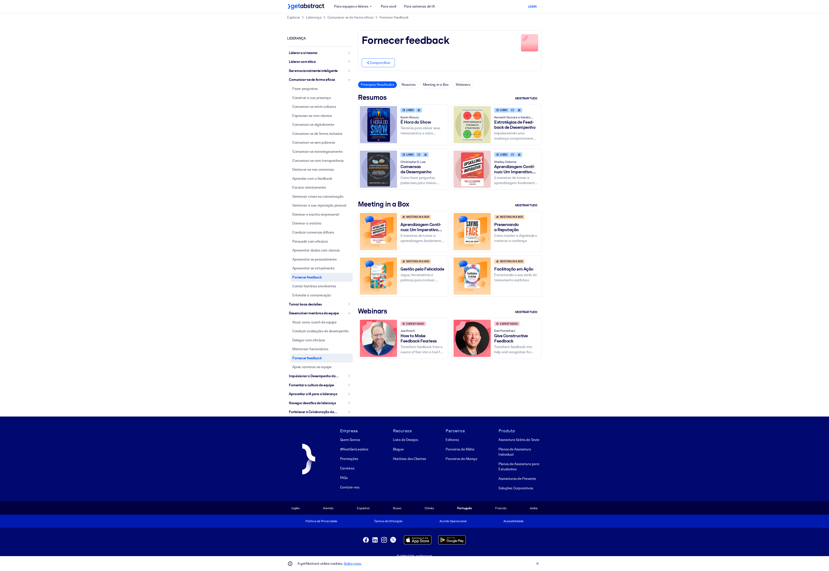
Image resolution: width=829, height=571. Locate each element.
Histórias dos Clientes (409, 459)
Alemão (328, 508)
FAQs (344, 478)
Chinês (429, 508)
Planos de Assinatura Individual (514, 451)
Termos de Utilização (388, 521)
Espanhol (363, 508)
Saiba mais (352, 563)
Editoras (452, 440)
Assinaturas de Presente (517, 479)
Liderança (313, 17)
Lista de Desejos (405, 440)
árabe (534, 508)
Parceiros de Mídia (460, 449)
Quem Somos (350, 440)
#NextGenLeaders (354, 449)
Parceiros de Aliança (461, 459)
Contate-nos (349, 487)
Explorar (293, 17)
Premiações (349, 459)
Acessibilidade (513, 521)
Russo (397, 508)
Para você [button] (388, 6)
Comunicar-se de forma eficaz (350, 17)
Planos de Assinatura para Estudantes (518, 466)
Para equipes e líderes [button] (351, 6)
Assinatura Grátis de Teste (518, 440)
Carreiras (347, 468)
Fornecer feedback (394, 17)
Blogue (398, 449)
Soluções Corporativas (515, 488)
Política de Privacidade (321, 521)
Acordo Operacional (453, 521)
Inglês (295, 508)
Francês (500, 508)
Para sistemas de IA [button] (419, 6)
